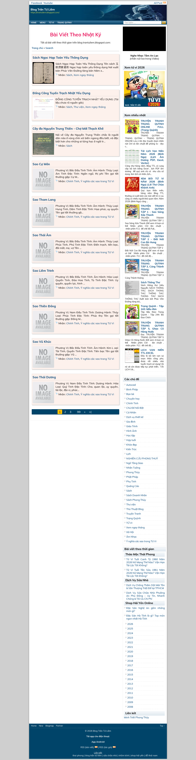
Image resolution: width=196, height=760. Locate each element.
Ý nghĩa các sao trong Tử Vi (97, 181)
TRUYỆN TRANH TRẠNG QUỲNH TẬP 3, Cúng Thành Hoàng (152, 265)
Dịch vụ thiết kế (134, 417)
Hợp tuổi (131, 440)
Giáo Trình (132, 426)
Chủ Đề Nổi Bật (135, 407)
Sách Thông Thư (150, 282)
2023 (130, 637)
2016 (130, 669)
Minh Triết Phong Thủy (136, 717)
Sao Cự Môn (41, 164)
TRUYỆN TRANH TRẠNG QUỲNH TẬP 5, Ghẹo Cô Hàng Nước (152, 327)
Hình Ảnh (131, 430)
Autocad (131, 384)
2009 (130, 702)
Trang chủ (37, 47)
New (41, 725)
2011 (130, 692)
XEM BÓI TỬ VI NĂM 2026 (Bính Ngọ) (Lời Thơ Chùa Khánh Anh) (152, 183)
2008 (130, 706)
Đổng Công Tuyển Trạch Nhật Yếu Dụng (61, 93)
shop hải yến (133, 755)
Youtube (48, 2)
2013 (130, 683)
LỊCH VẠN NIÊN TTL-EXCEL (152, 351)
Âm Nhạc (131, 536)
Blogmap (49, 725)
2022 (130, 642)
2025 (130, 628)
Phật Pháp (132, 476)
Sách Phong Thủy (136, 499)
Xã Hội (130, 532)
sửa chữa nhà (105, 755)
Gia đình (130, 421)
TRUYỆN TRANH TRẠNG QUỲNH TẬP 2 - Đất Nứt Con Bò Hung (152, 238)
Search (49, 47)
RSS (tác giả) (105, 747)
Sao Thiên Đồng (44, 306)
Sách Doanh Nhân (136, 495)
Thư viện (79, 107)
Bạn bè (130, 394)
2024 (130, 633)
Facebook (36, 2)
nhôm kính (119, 755)
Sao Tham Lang (44, 199)
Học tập (130, 435)
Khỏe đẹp (131, 444)
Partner (59, 725)
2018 (130, 660)
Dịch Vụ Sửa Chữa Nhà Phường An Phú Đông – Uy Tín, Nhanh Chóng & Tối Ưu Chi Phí (145, 595)
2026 (130, 623)
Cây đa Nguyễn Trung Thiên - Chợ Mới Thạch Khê (68, 128)
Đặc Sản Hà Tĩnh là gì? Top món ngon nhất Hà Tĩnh (145, 617)
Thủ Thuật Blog (134, 509)
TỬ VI (51, 22)
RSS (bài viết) (87, 747)
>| (90, 412)
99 (78, 412)
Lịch (128, 453)
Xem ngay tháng (84, 75)
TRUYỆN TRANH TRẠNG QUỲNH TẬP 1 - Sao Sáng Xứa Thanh (152, 210)
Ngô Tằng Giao (134, 463)
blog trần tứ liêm (89, 755)
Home (34, 725)
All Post (158, 2)
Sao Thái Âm (42, 235)
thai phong (73, 755)
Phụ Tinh (131, 481)
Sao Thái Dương (44, 377)
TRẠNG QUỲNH (64, 22)
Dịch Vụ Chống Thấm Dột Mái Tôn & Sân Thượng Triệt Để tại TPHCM (145, 587)
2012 (130, 688)
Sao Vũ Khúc (42, 341)
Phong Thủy (133, 472)
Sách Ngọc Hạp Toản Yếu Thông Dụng (60, 57)
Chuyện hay (133, 398)
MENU (42, 22)
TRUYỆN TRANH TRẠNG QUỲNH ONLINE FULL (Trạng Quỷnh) (152, 125)
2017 (130, 665)
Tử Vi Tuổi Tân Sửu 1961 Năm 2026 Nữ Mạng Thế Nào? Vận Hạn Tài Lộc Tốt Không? (145, 572)
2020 (130, 651)
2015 (130, 674)
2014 (130, 679)
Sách (69, 75)
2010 (130, 697)
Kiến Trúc (131, 449)
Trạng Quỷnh (133, 518)
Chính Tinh (72, 181)
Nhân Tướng (133, 467)
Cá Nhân (131, 412)
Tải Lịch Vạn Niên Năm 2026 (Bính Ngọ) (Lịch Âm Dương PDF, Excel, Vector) (152, 156)
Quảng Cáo (132, 486)
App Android (98, 741)
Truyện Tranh (133, 513)
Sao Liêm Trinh (43, 270)
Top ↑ (162, 725)
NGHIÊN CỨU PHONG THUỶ (142, 458)
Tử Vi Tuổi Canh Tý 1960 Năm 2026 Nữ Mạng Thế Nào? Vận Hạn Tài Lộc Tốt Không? (145, 562)
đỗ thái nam (147, 755)
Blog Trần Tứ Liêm (102, 731)
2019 (130, 656)
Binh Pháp (132, 389)
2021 (130, 646)
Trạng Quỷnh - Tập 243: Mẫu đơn (152, 308)
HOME (33, 22)
